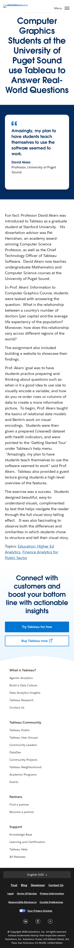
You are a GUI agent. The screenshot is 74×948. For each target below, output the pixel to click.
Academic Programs (23, 774)
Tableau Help (18, 849)
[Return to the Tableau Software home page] (17, 6)
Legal (10, 893)
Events (13, 782)
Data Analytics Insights (24, 693)
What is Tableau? (22, 670)
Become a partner (21, 812)
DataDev (15, 752)
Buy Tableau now (34, 641)
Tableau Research (21, 700)
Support (15, 827)
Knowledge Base (20, 834)
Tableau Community (25, 722)
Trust (14, 885)
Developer (38, 885)
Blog (24, 885)
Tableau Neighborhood (25, 767)
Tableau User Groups (23, 737)
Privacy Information (52, 893)
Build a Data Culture (23, 685)
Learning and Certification (27, 842)
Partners (15, 797)
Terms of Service (27, 893)
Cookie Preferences (51, 902)
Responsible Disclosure (22, 902)
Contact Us (16, 707)
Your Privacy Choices (39, 910)
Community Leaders (23, 745)
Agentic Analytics (21, 678)
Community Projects (23, 760)
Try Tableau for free (37, 627)
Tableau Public (19, 730)
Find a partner (19, 804)
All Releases (17, 857)
